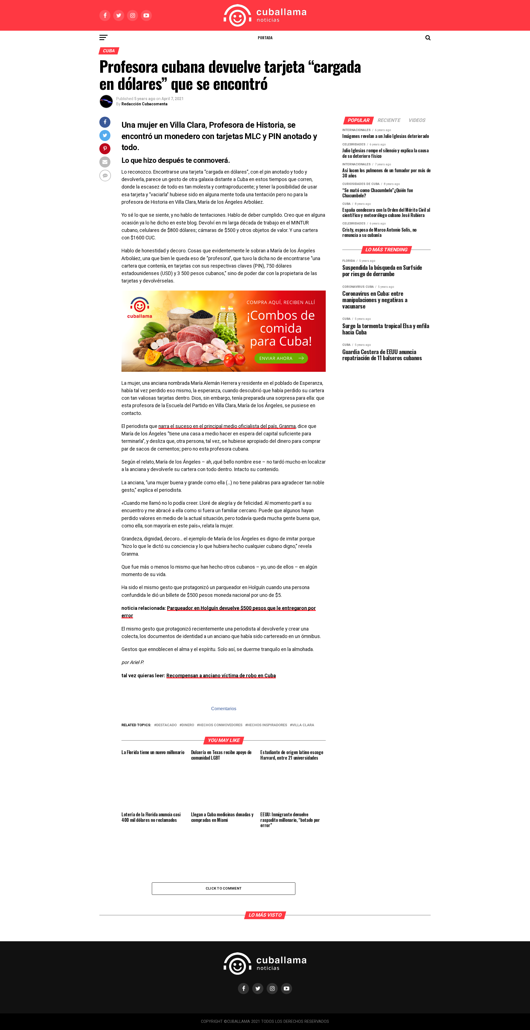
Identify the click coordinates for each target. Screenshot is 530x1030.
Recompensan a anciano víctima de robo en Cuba (221, 675)
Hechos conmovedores (220, 725)
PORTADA (265, 37)
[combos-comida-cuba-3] (223, 370)
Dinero (188, 725)
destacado (166, 725)
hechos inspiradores (267, 725)
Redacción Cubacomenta (144, 104)
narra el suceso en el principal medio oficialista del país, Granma (227, 426)
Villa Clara (303, 725)
